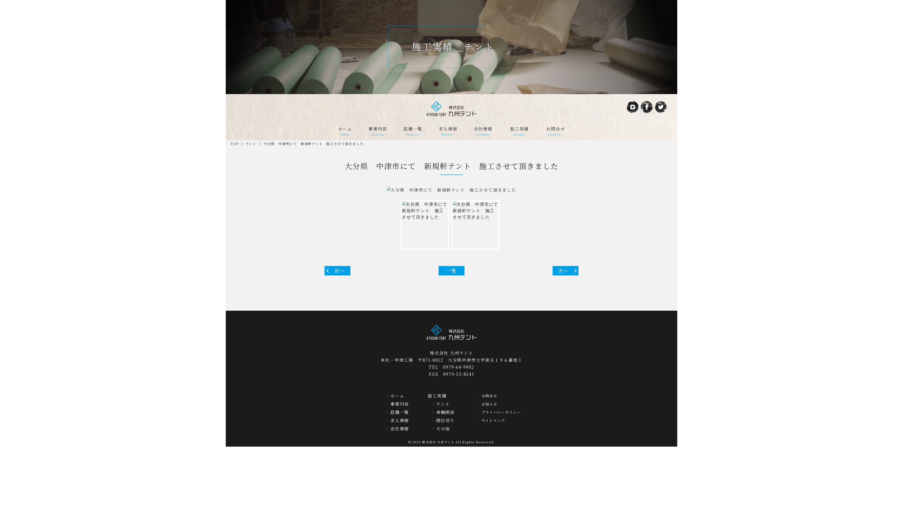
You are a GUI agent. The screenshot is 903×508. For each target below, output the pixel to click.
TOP (234, 143)
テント (251, 143)
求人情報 (448, 131)
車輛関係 (445, 412)
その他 (442, 428)
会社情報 (483, 131)
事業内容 (377, 131)
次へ (563, 270)
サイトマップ (492, 420)
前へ (340, 270)
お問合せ (555, 131)
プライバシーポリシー (500, 412)
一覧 (451, 270)
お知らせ (488, 403)
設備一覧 (413, 131)
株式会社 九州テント (438, 442)
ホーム (345, 131)
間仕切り (445, 420)
